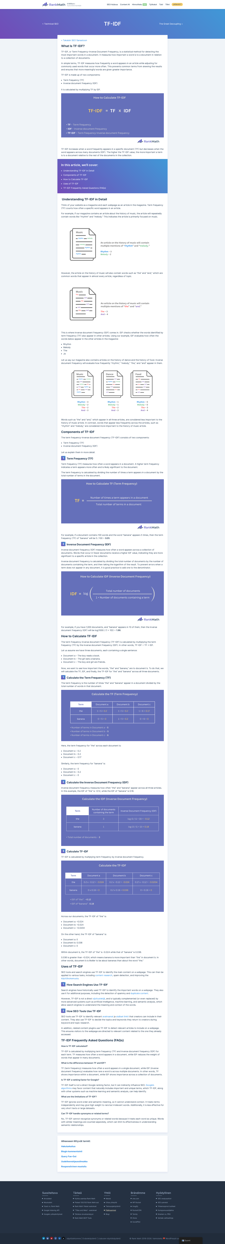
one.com (135, 1199)
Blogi (107, 1214)
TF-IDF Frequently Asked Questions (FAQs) (84, 188)
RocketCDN (136, 1210)
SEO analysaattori (164, 1199)
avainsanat (108, 1016)
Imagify (135, 1206)
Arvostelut (48, 1199)
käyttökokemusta (70, 978)
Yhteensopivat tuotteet (166, 1206)
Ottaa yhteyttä (111, 1202)
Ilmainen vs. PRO (164, 1214)
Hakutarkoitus (68, 1146)
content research (103, 975)
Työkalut (153, 4)
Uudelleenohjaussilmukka (74, 1161)
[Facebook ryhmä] (47, 1238)
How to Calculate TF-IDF (75, 179)
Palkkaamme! (111, 1210)
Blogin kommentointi (71, 1151)
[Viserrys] (43, 1238)
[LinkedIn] (59, 1238)
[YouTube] (51, 1238)
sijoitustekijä (99, 998)
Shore (134, 1218)
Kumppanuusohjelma (166, 1210)
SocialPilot (136, 1222)
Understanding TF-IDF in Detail (78, 170)
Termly (135, 1214)
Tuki (161, 4)
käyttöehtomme (74, 1238)
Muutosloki (48, 1202)
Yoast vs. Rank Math (51, 1206)
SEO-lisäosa (112, 4)
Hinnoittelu (137, 4)
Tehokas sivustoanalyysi (84, 1214)
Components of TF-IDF (74, 175)
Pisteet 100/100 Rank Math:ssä (87, 1202)
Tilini (167, 4)
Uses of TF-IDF (70, 183)
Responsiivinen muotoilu (73, 1166)
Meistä (108, 1199)
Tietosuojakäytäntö (113, 1206)
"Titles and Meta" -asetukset (86, 1210)
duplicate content (139, 993)
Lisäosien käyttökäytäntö (109, 1238)
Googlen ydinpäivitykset (53, 1214)
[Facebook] (55, 1238)
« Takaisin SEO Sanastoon (74, 40)
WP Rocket (136, 1202)
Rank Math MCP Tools (83, 1218)
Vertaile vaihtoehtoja (165, 1218)
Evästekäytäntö (89, 1238)
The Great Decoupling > (171, 24)
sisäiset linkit (122, 1016)
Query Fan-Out (68, 1156)
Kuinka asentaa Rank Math (85, 1199)
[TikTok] (63, 1238)
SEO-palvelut (163, 1202)
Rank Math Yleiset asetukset (85, 1206)
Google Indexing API (51, 1210)
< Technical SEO (50, 24)
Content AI (125, 4)
